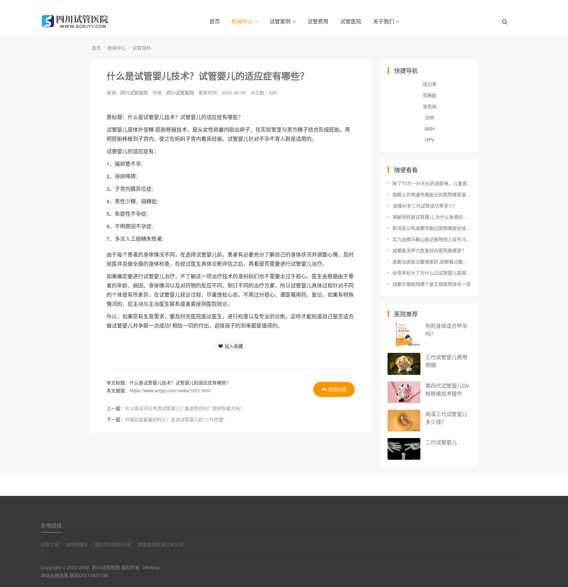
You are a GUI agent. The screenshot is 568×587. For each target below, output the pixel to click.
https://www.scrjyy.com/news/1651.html (170, 390)
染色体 (430, 106)
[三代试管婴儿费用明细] (404, 364)
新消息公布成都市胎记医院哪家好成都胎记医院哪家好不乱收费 (431, 228)
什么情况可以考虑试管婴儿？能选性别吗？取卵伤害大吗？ (185, 408)
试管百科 (141, 47)
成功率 (430, 84)
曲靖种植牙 (76, 544)
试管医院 (350, 21)
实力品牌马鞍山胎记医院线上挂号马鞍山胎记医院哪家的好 (431, 239)
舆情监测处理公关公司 (161, 544)
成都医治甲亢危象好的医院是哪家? (428, 250)
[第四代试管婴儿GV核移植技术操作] (404, 392)
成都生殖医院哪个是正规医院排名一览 (431, 284)
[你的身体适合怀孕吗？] (404, 334)
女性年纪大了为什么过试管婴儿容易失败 (431, 272)
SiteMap (151, 567)
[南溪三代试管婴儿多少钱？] (404, 420)
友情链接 (51, 525)
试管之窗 (50, 544)
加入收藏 (234, 346)
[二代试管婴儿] (404, 449)
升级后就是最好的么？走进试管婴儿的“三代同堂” (175, 419)
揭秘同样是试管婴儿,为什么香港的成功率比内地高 (431, 216)
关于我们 (383, 21)
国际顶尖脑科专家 (113, 544)
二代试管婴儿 (441, 442)
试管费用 (317, 21)
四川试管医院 (134, 92)
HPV (429, 139)
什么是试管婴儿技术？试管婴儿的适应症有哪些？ (207, 76)
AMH (429, 128)
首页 (214, 21)
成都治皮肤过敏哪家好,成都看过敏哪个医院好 (431, 261)
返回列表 (337, 389)
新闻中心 (242, 21)
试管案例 (280, 21)
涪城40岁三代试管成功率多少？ (425, 205)
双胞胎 (430, 95)
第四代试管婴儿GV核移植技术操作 (447, 389)
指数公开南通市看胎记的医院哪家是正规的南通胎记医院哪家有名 (431, 194)
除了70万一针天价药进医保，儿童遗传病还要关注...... (431, 183)
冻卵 (429, 117)
